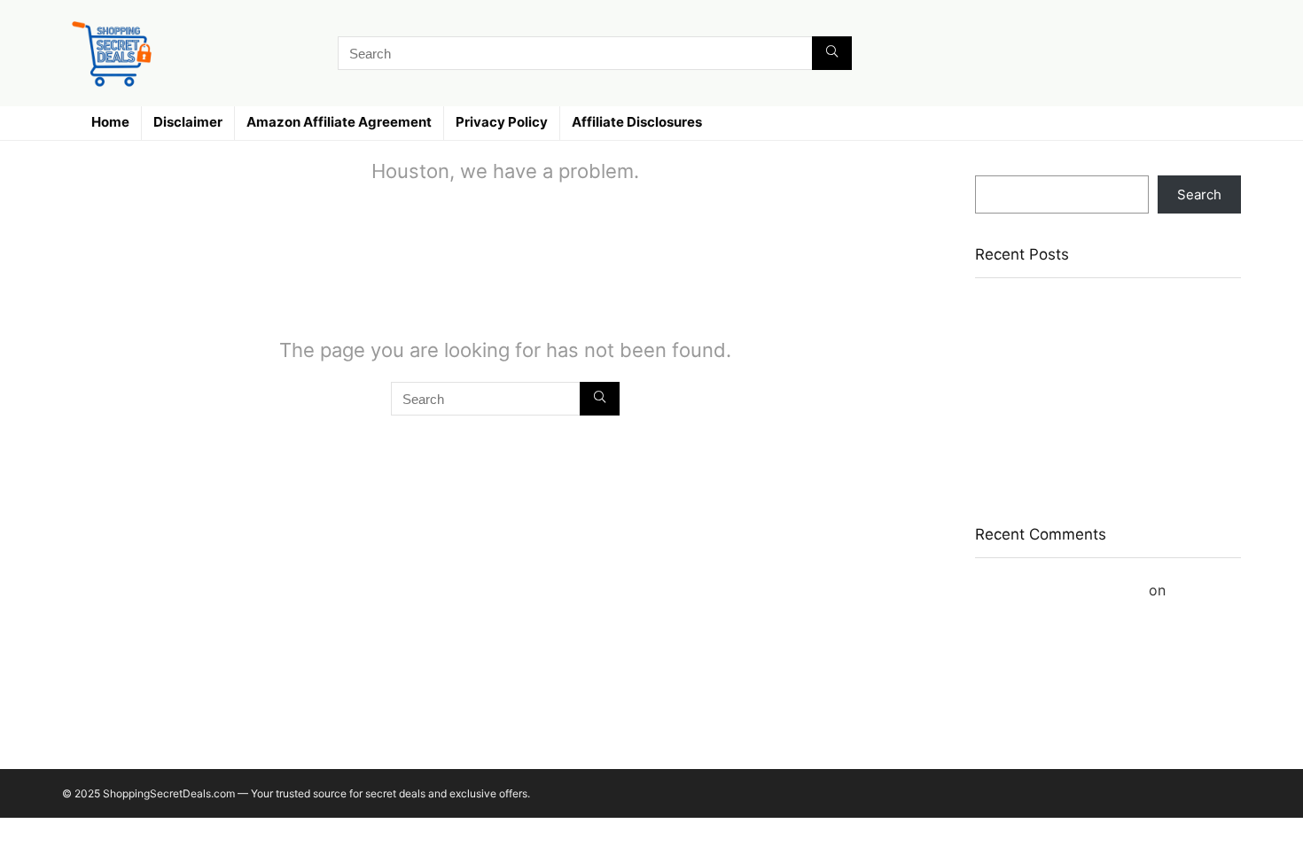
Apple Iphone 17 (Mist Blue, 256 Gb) (1087, 391)
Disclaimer (187, 121)
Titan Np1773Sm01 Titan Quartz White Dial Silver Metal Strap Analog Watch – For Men (1106, 323)
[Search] (832, 53)
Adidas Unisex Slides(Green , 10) (1077, 365)
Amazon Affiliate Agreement (339, 121)
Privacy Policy (502, 121)
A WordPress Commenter (1059, 590)
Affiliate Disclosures (637, 121)
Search (997, 167)
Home (110, 121)
